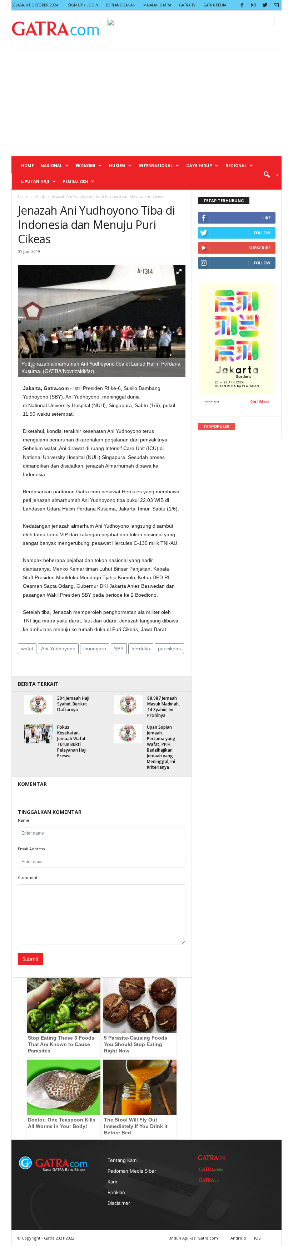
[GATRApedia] (212, 1169)
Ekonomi (85, 165)
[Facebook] (242, 5)
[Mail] (276, 5)
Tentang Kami (123, 1160)
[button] (269, 174)
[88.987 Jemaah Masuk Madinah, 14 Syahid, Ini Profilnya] (128, 704)
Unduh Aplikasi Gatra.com (193, 1238)
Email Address (31, 848)
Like (266, 217)
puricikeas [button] (169, 648)
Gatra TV (187, 5)
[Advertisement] (146, 103)
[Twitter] (264, 5)
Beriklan (116, 1192)
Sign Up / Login (83, 5)
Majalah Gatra (157, 5)
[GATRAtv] (212, 1180)
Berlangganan (120, 5)
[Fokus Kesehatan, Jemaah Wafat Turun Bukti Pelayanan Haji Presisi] (38, 733)
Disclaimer (119, 1203)
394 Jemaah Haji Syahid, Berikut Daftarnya (73, 704)
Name (23, 820)
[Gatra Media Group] (212, 1158)
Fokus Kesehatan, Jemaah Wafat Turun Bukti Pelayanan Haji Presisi (71, 741)
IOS (257, 1238)
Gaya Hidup (199, 165)
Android (238, 1238)
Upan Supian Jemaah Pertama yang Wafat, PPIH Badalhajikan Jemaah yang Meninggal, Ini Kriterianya (161, 747)
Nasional (51, 165)
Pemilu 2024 (75, 181)
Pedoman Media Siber (132, 1171)
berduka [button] (140, 648)
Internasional (156, 165)
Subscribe (259, 247)
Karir (113, 1181)
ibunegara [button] (94, 648)
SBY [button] (119, 648)
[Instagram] (253, 5)
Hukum (117, 165)
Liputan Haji (35, 181)
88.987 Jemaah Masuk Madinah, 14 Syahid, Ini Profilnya (163, 706)
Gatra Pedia (214, 5)
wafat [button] (27, 648)
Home (27, 165)
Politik (39, 196)
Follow (262, 232)
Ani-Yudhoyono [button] (58, 648)
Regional (236, 165)
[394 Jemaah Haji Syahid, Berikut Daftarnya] (38, 704)
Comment (28, 877)
